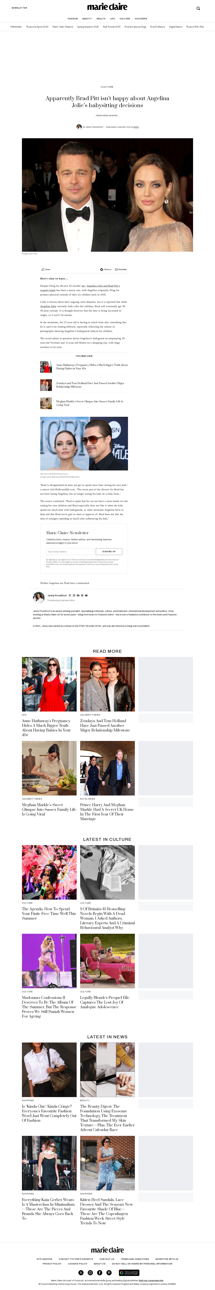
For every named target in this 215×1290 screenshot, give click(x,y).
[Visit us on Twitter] (81, 1272)
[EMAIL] (86, 595)
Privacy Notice (52, 562)
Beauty (87, 19)
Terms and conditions (135, 1259)
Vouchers (141, 19)
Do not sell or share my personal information (142, 1264)
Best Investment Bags (135, 27)
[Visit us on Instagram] (90, 1272)
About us (99, 1264)
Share (47, 269)
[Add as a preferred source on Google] (147, 1273)
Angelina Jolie (48, 306)
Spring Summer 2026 (88, 27)
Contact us (107, 1259)
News (136, 127)
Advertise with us (167, 1259)
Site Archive (44, 1259)
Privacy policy (52, 1264)
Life (112, 19)
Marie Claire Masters (63, 27)
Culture (125, 19)
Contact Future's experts (76, 1259)
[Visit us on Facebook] (99, 1272)
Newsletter (122, 269)
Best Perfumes (157, 27)
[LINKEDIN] (78, 595)
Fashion (73, 19)
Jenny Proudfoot (94, 127)
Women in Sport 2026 (37, 27)
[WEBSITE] (82, 595)
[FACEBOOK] (70, 595)
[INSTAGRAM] (74, 595)
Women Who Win (195, 27)
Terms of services (78, 560)
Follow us (107, 269)
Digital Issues (175, 27)
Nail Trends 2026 (112, 27)
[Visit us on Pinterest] (109, 1272)
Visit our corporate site (151, 1281)
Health (101, 19)
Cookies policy (77, 1264)
